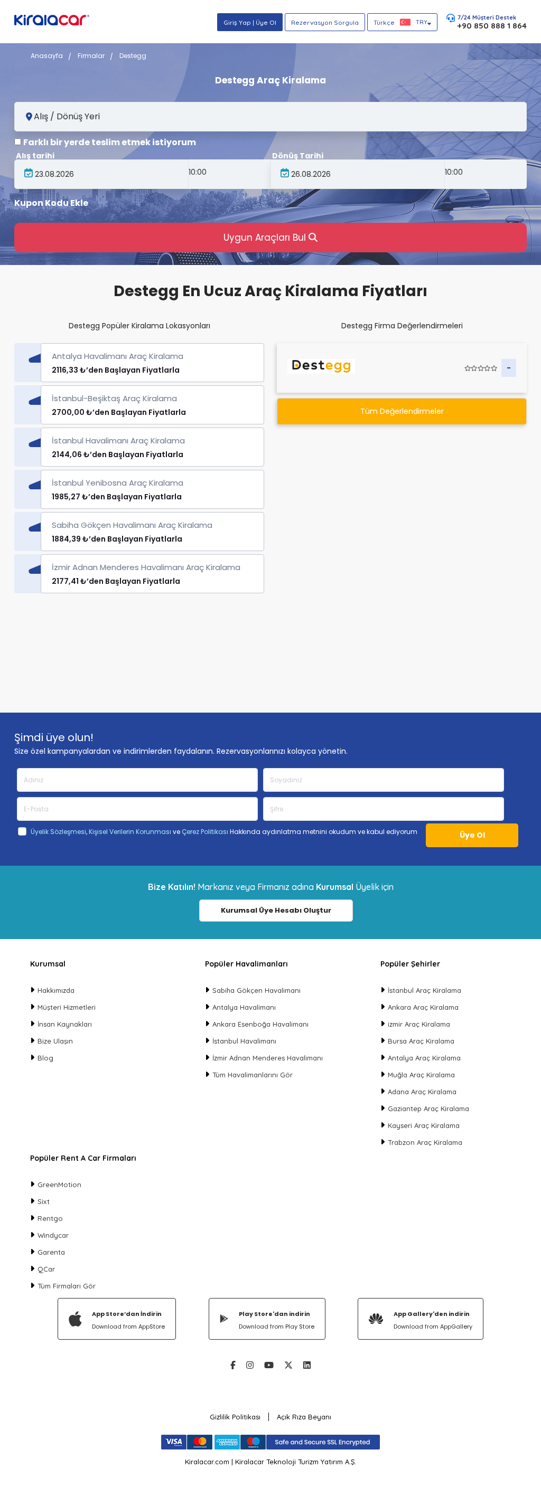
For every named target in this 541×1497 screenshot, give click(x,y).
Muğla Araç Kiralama (421, 1074)
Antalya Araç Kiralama (424, 1058)
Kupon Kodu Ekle (51, 203)
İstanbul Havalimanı (244, 1041)
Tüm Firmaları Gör (67, 1286)
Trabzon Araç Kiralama (425, 1142)
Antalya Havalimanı (244, 1007)
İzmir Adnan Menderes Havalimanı (267, 1058)
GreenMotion (59, 1184)
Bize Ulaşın (55, 1041)
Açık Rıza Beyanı (304, 1417)
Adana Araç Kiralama (422, 1091)
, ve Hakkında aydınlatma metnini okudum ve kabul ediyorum (224, 832)
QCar (46, 1269)
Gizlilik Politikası (235, 1417)
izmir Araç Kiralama (419, 1024)
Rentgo (50, 1218)
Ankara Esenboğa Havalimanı (260, 1024)
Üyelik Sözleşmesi (58, 831)
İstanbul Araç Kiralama (424, 990)
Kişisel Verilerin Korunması (130, 831)
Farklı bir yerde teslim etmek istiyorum (109, 142)
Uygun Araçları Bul (266, 237)
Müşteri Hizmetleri (67, 1007)
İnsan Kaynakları (65, 1024)
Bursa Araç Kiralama (421, 1041)
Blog (45, 1058)
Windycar (53, 1235)
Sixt (44, 1201)
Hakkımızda (56, 990)
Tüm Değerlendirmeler (402, 411)
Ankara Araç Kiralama (423, 1007)
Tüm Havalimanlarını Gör (252, 1074)
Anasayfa (47, 55)
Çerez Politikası (205, 831)
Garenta (51, 1252)
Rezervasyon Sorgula (325, 22)
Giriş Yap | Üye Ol (249, 22)
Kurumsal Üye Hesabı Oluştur (276, 910)
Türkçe (400, 22)
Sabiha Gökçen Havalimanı (256, 990)
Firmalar (91, 55)
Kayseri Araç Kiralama (424, 1125)
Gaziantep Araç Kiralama (428, 1108)
